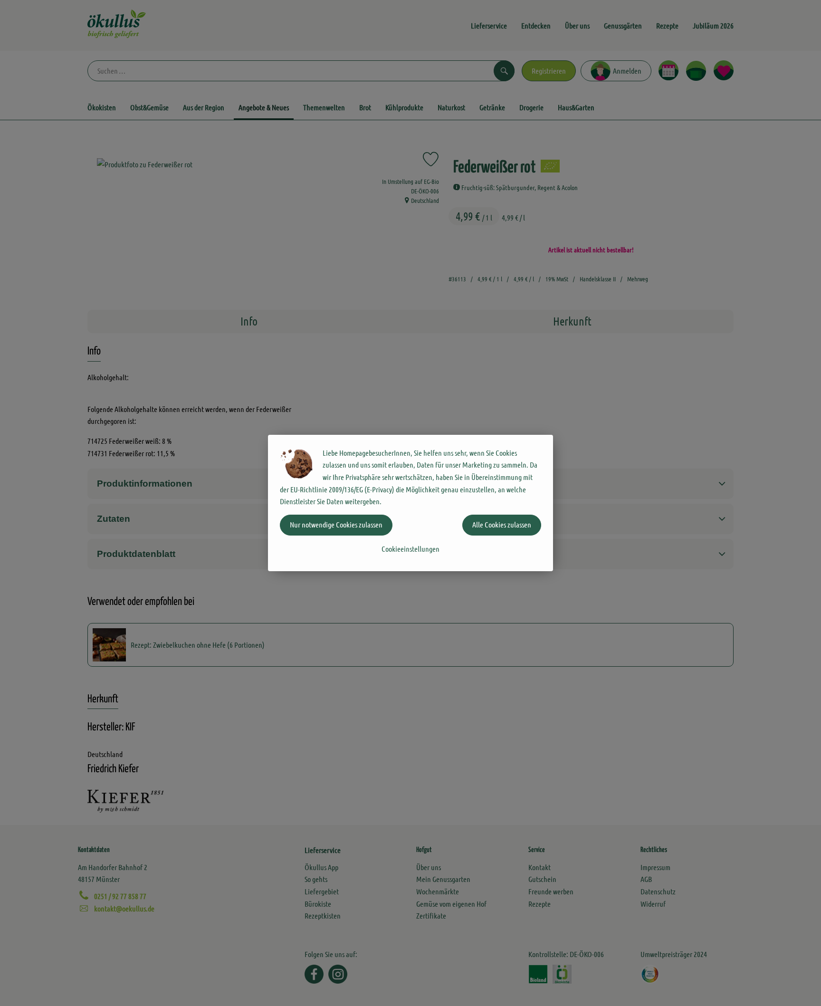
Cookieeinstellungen (410, 548)
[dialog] (410, 503)
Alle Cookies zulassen (501, 524)
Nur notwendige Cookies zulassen (336, 524)
